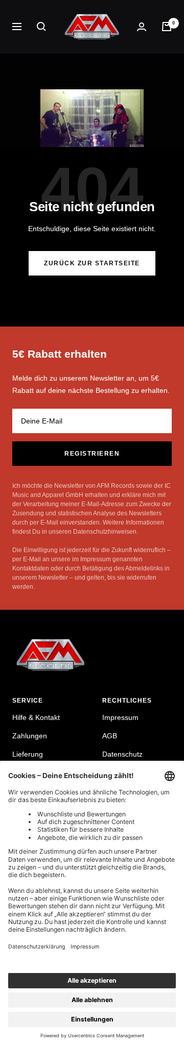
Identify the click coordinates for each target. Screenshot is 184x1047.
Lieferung (27, 754)
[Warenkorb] (167, 26)
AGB (109, 736)
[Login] (141, 26)
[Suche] (41, 26)
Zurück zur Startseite (92, 263)
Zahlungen (29, 736)
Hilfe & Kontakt (36, 717)
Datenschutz (122, 754)
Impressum (120, 717)
